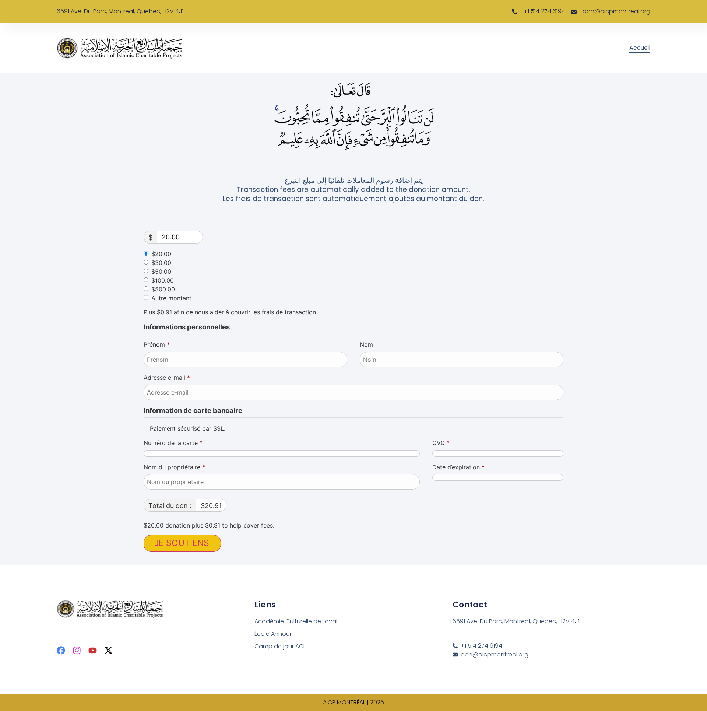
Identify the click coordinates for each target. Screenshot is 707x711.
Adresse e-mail (167, 377)
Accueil (639, 47)
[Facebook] (61, 650)
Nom (367, 344)
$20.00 (161, 254)
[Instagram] (77, 650)
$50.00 (161, 271)
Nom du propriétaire (174, 467)
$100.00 (162, 280)
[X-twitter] (108, 650)
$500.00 (163, 289)
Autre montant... (173, 298)
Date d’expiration (458, 467)
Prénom (157, 344)
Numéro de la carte (173, 442)
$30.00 (161, 263)
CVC (441, 442)
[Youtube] (92, 650)
